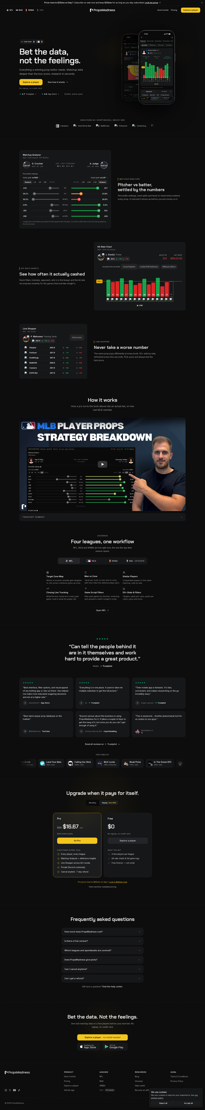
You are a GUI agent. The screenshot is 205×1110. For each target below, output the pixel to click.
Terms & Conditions (179, 1076)
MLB (101, 1081)
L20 (89, 182)
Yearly (109, 803)
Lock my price (151, 3)
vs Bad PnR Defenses (149, 267)
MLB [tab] (94, 561)
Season (28, 182)
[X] (10, 1090)
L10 (45, 182)
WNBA (102, 1086)
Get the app (69, 1090)
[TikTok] (19, 1090)
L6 (40, 182)
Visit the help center (112, 986)
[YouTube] (14, 1090)
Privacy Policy (176, 1081)
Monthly (92, 803)
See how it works (56, 82)
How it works (162, 10)
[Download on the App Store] (88, 1046)
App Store (49, 94)
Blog (137, 1076)
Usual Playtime (129, 267)
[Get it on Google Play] (115, 1046)
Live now (27, 42)
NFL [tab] (71, 561)
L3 (35, 182)
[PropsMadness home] (102, 10)
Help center (140, 1086)
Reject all (163, 1103)
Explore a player (190, 10)
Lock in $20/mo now (118, 882)
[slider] (139, 281)
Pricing (174, 10)
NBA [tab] (136, 561)
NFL (101, 1076)
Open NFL (101, 610)
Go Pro (77, 840)
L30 (95, 182)
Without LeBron (169, 267)
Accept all (188, 1103)
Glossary (139, 1081)
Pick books (77, 337)
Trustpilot (26, 94)
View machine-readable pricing (102, 887)
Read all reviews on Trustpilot (101, 744)
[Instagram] (6, 1090)
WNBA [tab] (115, 561)
